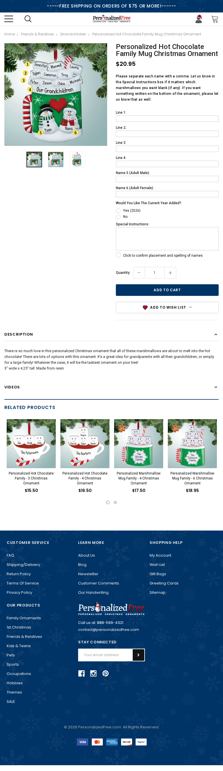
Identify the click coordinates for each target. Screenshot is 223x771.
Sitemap (158, 592)
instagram (93, 673)
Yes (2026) (132, 211)
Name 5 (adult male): (133, 173)
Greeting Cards (164, 583)
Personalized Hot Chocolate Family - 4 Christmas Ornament (84, 478)
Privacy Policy (19, 592)
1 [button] (107, 502)
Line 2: (121, 128)
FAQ (10, 555)
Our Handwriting (93, 592)
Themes (14, 692)
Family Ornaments (24, 618)
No (125, 217)
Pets (11, 655)
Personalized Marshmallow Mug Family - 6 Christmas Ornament (192, 478)
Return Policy (19, 574)
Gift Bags (158, 574)
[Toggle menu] (8, 19)
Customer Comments (98, 583)
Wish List (157, 564)
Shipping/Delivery (23, 564)
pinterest (105, 673)
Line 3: (121, 143)
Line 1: (121, 113)
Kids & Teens (19, 646)
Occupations (19, 673)
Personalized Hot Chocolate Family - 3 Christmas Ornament (31, 478)
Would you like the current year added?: (149, 203)
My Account (160, 555)
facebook (81, 673)
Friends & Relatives (24, 636)
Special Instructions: (132, 224)
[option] (55, 94)
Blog (82, 564)
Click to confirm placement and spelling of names (163, 256)
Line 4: (121, 158)
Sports (13, 664)
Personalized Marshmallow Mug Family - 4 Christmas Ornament (139, 478)
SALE (11, 701)
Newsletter (88, 574)
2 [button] (115, 502)
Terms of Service (23, 583)
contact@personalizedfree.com (108, 629)
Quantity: (123, 273)
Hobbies (15, 683)
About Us (86, 555)
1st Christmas (19, 627)
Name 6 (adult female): (135, 188)
